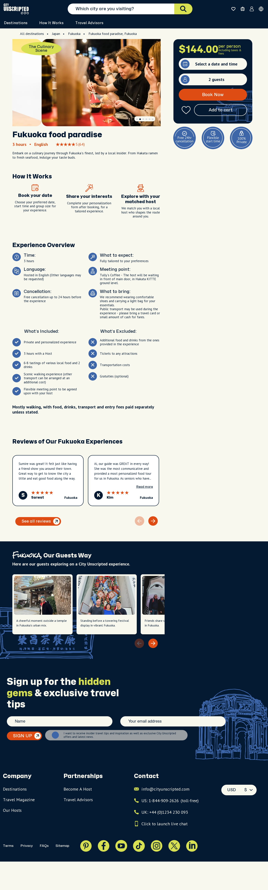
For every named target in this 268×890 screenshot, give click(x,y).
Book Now (213, 95)
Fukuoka (74, 33)
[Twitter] (174, 846)
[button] (137, 119)
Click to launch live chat (164, 823)
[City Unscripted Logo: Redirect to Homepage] (16, 9)
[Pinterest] (86, 846)
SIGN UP (22, 736)
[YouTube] (121, 846)
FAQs (44, 845)
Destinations (15, 789)
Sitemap (62, 845)
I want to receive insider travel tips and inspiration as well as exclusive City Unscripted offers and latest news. (120, 735)
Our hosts (12, 810)
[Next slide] (153, 521)
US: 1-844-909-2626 (170, 800)
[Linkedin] (192, 846)
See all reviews (36, 521)
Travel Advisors (89, 23)
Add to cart (220, 110)
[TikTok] (139, 846)
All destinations (32, 33)
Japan (56, 33)
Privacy (26, 845)
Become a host (78, 789)
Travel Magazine (19, 799)
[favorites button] (233, 8)
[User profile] (251, 9)
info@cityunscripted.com (165, 789)
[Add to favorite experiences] (186, 110)
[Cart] (242, 8)
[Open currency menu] (261, 8)
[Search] (183, 9)
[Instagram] (156, 846)
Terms (8, 845)
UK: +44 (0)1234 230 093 (164, 812)
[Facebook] (103, 846)
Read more (144, 486)
